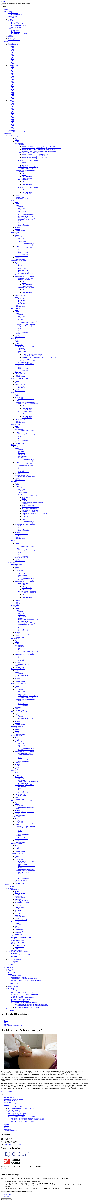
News (16, 138)
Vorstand (10, 21)
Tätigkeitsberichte (20, 197)
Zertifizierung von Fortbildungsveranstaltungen (24, 978)
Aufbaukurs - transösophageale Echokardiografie (35, 156)
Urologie (13, 540)
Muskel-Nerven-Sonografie (25, 411)
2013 (12, 87)
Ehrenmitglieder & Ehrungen (19, 33)
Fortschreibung (19, 931)
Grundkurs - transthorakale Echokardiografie (34, 157)
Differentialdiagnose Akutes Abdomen (32, 502)
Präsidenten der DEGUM (18, 14)
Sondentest (21, 386)
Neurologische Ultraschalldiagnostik (28, 403)
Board (20, 265)
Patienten (10, 991)
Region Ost (21, 300)
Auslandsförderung (16, 950)
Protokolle (17, 195)
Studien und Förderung (17, 942)
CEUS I (24, 499)
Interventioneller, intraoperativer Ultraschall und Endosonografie (39, 357)
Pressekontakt (11, 130)
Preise (13, 943)
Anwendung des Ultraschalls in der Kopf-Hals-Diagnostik (31, 1004)
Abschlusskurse (22, 456)
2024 (12, 49)
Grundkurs (25, 162)
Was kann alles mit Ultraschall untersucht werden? (25, 1002)
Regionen (17, 297)
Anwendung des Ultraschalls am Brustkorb (27, 1007)
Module (20, 319)
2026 (12, 46)
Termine (10, 19)
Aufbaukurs (25, 163)
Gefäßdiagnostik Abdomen (29, 508)
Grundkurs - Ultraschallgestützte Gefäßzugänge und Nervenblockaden (41, 146)
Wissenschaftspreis (20, 945)
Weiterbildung (12, 964)
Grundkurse (21, 208)
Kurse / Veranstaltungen (14, 975)
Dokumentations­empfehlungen (26, 476)
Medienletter (11, 129)
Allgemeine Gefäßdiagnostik (30, 495)
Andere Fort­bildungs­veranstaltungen (28, 321)
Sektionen (10, 135)
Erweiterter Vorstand (17, 24)
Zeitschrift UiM (12, 38)
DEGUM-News (12, 16)
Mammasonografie (16, 735)
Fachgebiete (7, 133)
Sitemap (6, 1126)
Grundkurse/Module (24, 691)
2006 (12, 98)
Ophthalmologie (15, 424)
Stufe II (24, 175)
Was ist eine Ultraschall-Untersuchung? (22, 993)
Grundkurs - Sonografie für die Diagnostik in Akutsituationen (39, 149)
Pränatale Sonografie (24, 279)
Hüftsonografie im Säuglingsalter (27, 591)
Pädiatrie (13, 445)
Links (19, 535)
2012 (12, 89)
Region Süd (21, 302)
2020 (12, 55)
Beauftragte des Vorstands (18, 25)
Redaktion (17, 928)
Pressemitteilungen (13, 44)
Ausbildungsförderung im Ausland (24, 812)
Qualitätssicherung (23, 634)
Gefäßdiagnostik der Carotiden (30, 507)
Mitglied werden (15, 32)
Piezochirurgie (26, 359)
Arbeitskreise (11, 562)
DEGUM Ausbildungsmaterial (26, 387)
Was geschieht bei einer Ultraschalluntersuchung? (25, 994)
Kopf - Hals (14, 338)
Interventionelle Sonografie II (30, 511)
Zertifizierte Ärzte (13, 983)
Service (6, 982)
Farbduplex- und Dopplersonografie (32, 354)
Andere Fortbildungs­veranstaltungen (28, 167)
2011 (12, 90)
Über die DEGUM (13, 13)
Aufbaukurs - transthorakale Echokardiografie (34, 159)
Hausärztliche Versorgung (18, 683)
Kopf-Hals (18, 905)
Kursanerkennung (23, 786)
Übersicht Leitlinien (16, 889)
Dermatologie (15, 232)
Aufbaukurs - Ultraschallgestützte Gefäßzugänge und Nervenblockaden (41, 148)
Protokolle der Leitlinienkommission (21, 937)
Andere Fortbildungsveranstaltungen (28, 360)
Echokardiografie (23, 179)
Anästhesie (18, 891)
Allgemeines (21, 451)
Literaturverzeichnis (20, 934)
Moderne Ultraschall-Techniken (20, 1001)
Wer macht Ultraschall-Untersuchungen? (22, 997)
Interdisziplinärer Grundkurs (26, 346)
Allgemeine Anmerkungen (25, 219)
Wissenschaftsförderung (17, 940)
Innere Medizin (15, 308)
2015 (12, 63)
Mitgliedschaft (15, 30)
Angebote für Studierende (15, 959)
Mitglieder (10, 28)
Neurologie (14, 392)
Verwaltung (11, 36)
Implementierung (19, 929)
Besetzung (14, 953)
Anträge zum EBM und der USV (20, 955)
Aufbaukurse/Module (24, 692)
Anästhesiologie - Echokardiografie (28, 152)
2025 (12, 48)
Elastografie (25, 503)
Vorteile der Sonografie (17, 996)
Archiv (13, 17)
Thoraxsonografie (16, 816)
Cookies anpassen (6, 1199)
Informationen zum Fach (21, 256)
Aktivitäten (18, 227)
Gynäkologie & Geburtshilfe (19, 260)
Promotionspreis (19, 947)
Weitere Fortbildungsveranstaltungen (28, 619)
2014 (12, 86)
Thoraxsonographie (20, 916)
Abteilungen (11, 972)
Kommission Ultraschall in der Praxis (18, 951)
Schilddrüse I (25, 515)
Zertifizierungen (8, 967)
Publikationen (22, 837)
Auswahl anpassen (27, 1191)
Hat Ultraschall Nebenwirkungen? (20, 999)
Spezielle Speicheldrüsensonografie (31, 356)
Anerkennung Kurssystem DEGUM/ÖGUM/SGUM (26, 980)
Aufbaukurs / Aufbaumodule (26, 240)
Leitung (17, 140)
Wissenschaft (11, 939)
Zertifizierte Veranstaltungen (26, 168)
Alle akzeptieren (5, 1191)
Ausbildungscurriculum (24, 753)
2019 (12, 57)
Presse (6, 41)
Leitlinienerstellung (16, 921)
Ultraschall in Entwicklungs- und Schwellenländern (25, 800)
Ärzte (9, 970)
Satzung (10, 35)
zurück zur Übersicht (6, 1091)
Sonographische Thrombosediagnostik (32, 518)
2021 (12, 54)
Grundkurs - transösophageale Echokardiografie (35, 154)
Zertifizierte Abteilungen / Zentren (17, 985)
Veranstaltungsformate (14, 986)
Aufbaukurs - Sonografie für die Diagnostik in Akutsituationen (39, 151)
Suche (6, 1009)
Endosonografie (15, 638)
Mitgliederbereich (9, 1010)
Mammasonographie (20, 907)
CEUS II (24, 500)
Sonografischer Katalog (21, 198)
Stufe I (23, 173)
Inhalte (20, 867)
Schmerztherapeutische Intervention (28, 160)
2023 (12, 51)
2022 (12, 52)
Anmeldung (18, 924)
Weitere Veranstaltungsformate (26, 214)
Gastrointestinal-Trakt (28, 505)
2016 (12, 62)
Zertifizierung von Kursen (18, 977)
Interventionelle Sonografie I (30, 510)
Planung (17, 923)
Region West (21, 303)
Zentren (10, 974)
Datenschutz (7, 1129)
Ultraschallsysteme (16, 843)
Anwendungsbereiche (24, 872)
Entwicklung (18, 926)
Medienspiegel (12, 100)
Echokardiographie (20, 897)
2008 (12, 95)
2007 (12, 97)
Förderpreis (18, 333)
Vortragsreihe (15, 961)
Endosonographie (20, 899)
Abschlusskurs (26, 165)
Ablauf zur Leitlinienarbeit (18, 936)
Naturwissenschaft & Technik (19, 378)
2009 (12, 94)
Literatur (20, 766)
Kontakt (6, 1124)
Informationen (15, 958)
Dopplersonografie (23, 270)
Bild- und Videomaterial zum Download (19, 132)
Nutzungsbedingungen (10, 1130)
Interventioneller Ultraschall (19, 712)
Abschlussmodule (23, 213)
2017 (12, 60)
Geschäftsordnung (16, 27)
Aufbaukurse (21, 210)
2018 (12, 59)
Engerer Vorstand (16, 22)
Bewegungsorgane (16, 564)
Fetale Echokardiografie (25, 272)
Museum (10, 966)
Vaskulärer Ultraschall (17, 853)
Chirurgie (14, 200)
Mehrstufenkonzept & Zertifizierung (25, 170)
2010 (12, 92)
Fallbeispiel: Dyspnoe (24, 796)
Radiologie (14, 481)
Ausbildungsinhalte (23, 827)
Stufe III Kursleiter (27, 178)
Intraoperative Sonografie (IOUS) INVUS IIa (34, 513)
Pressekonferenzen (13, 65)
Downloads (11, 988)
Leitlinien (10, 888)
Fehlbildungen (22, 268)
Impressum (7, 1127)
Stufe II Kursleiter (27, 176)
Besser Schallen (26, 497)
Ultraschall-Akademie (14, 40)
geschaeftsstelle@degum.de (13, 1144)
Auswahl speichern (16, 1191)
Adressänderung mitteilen (15, 990)
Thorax (24, 519)
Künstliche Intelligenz (17, 726)
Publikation (18, 932)
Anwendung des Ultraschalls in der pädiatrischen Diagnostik (31, 1005)
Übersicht (10, 43)
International (11, 963)
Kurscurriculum (19, 143)
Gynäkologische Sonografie (26, 287)
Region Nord (22, 299)
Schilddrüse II (26, 516)
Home (6, 9)
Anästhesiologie (15, 136)
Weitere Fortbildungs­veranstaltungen (28, 651)
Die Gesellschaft (8, 11)
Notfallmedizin (15, 770)
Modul (20, 353)
